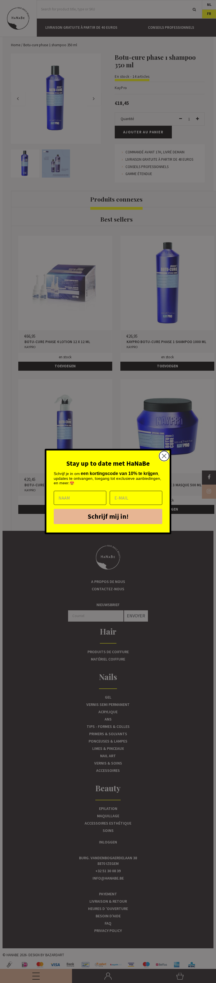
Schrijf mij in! (108, 516)
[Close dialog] (164, 456)
